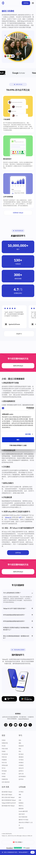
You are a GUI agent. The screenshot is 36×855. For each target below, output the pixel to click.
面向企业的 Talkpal (7, 794)
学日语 (3, 773)
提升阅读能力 (22, 776)
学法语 (3, 746)
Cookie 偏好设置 (23, 811)
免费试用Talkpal (18, 366)
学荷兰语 (4, 757)
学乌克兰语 (5, 754)
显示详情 (28, 434)
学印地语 (4, 771)
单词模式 (21, 762)
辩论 (20, 751)
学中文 (3, 768)
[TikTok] (10, 725)
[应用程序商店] (9, 698)
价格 (20, 800)
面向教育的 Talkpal (7, 792)
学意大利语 (5, 748)
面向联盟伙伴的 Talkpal (8, 806)
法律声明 (21, 828)
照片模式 (21, 754)
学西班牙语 (5, 743)
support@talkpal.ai (23, 719)
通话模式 (21, 757)
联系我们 (21, 803)
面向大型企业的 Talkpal (8, 797)
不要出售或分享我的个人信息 (18, 445)
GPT (20, 517)
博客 (20, 794)
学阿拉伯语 (5, 765)
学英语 (3, 740)
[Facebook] (20, 725)
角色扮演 (21, 746)
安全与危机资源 (23, 817)
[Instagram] (6, 725)
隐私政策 (21, 808)
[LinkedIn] (25, 725)
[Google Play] (26, 698)
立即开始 (26, 3)
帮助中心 (21, 806)
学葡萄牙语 (5, 779)
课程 (20, 743)
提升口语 (21, 773)
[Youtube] (15, 725)
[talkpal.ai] (3, 3)
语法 (20, 740)
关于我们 (21, 792)
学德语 (3, 751)
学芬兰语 (4, 762)
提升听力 (21, 771)
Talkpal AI (8, 517)
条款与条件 (22, 814)
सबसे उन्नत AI (19, 84)
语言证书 (21, 768)
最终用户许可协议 (23, 819)
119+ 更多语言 (6, 782)
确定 (18, 439)
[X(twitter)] (30, 725)
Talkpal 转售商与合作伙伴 (9, 803)
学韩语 (3, 776)
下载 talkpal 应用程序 (19, 649)
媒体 (20, 797)
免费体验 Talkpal (18, 213)
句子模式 (21, 760)
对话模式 (21, 765)
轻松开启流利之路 (19, 230)
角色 (20, 748)
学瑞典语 (4, 760)
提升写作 (21, 779)
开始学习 (19, 334)
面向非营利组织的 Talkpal (9, 800)
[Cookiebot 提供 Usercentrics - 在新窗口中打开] (26, 408)
